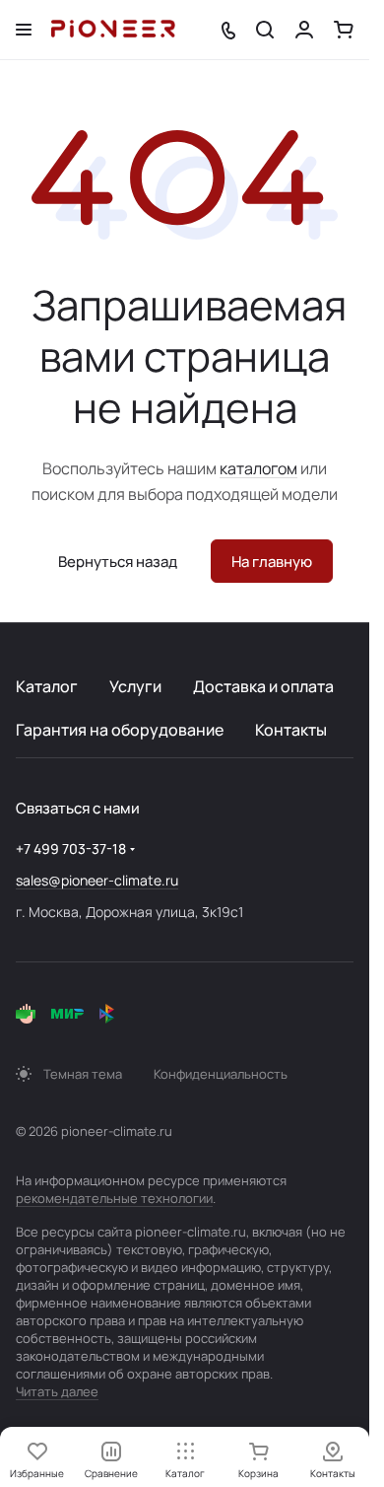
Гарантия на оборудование (120, 730)
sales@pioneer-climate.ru (97, 880)
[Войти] (304, 29)
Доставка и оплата (263, 686)
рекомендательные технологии (114, 1198)
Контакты (291, 730)
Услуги (135, 686)
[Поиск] (265, 29)
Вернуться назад (117, 561)
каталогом (258, 468)
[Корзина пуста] (343, 29)
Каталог (47, 686)
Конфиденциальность (221, 1074)
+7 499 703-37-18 (71, 848)
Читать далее (57, 1391)
